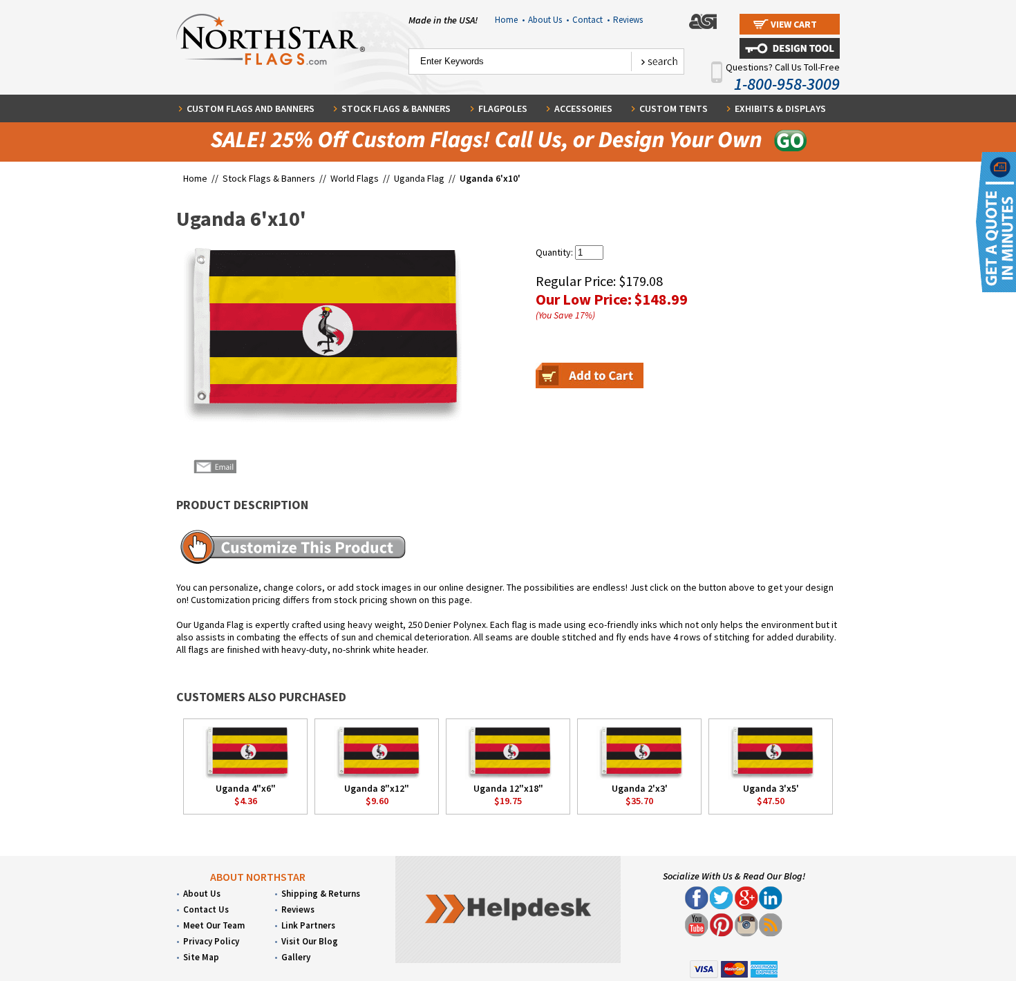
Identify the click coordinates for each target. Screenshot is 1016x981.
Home (510, 20)
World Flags (354, 178)
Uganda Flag (419, 178)
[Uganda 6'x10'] (319, 333)
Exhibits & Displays (780, 108)
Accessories (583, 108)
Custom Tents (673, 108)
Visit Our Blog (309, 941)
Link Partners (308, 925)
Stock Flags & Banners (396, 108)
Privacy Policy (211, 941)
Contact (591, 20)
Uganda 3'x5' (771, 788)
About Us (548, 20)
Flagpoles (502, 108)
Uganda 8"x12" (376, 788)
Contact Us (206, 909)
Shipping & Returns (320, 893)
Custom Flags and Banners (250, 108)
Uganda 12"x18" (508, 788)
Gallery (295, 957)
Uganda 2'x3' (640, 788)
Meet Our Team (214, 925)
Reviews (628, 20)
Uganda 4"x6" (246, 788)
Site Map (201, 957)
